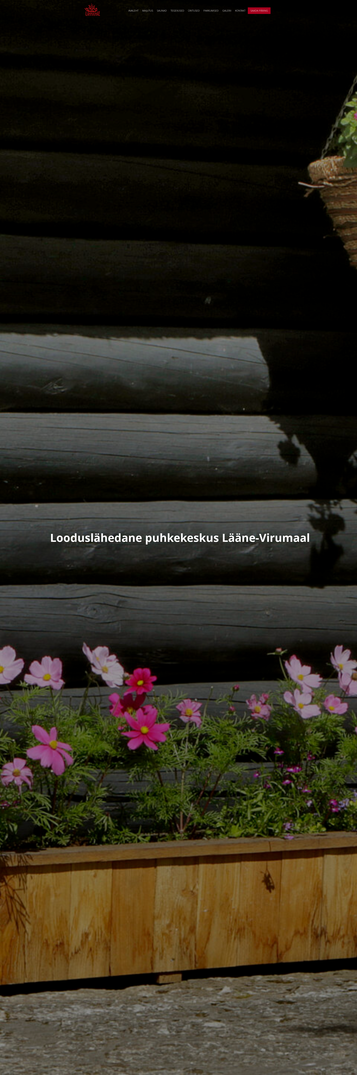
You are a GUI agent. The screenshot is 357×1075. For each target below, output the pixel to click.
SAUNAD (162, 10)
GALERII (226, 10)
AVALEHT (133, 10)
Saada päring (259, 10)
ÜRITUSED (194, 10)
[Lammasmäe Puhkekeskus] (92, 10)
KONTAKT (240, 10)
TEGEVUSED (177, 10)
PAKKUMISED (211, 10)
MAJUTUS (147, 10)
